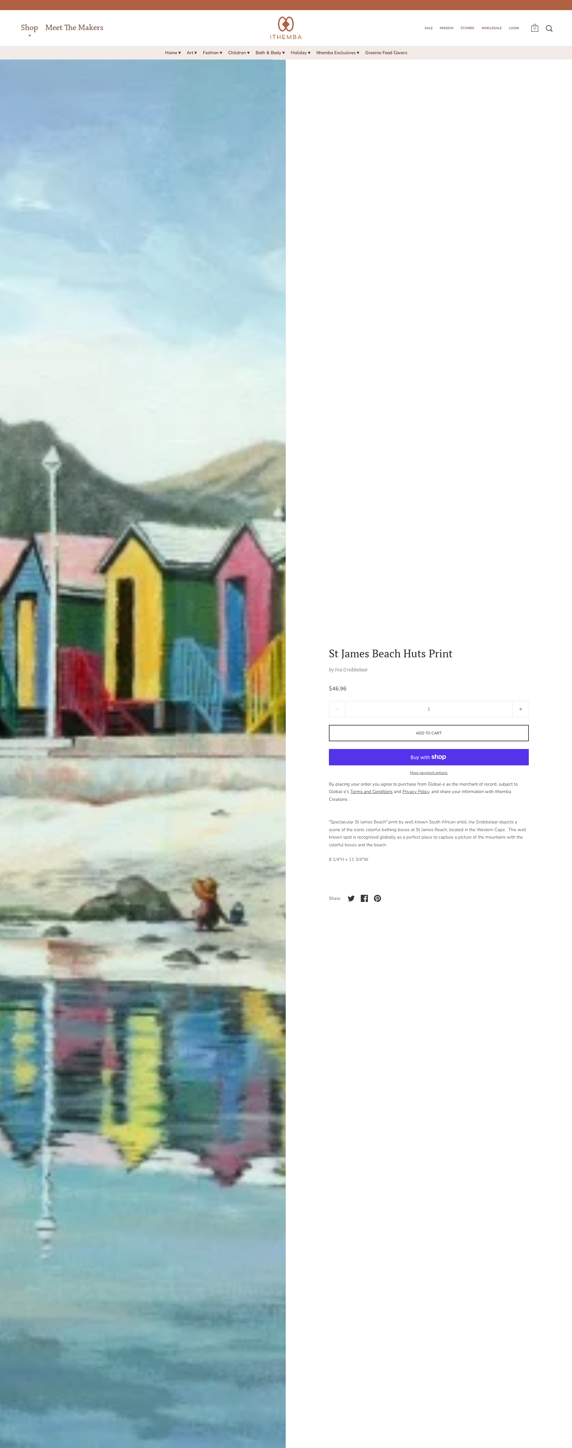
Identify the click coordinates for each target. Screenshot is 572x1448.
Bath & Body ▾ (270, 53)
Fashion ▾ (212, 53)
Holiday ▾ (300, 53)
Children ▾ (239, 53)
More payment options (428, 772)
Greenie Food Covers (386, 53)
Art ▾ (192, 53)
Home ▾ (173, 53)
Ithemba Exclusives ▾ (337, 53)
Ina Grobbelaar (351, 670)
